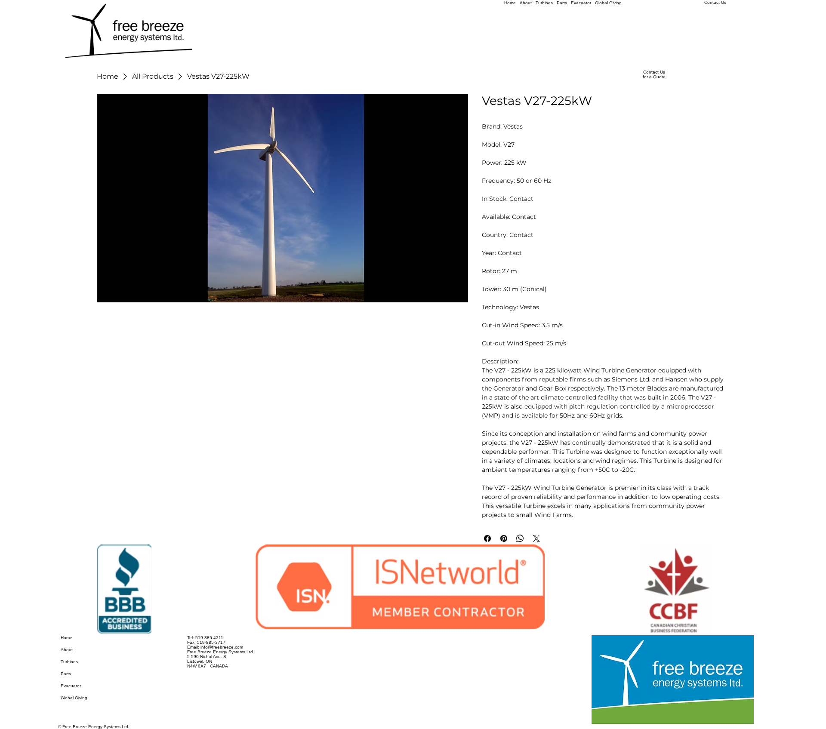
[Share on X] (536, 538)
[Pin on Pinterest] (504, 538)
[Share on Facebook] (487, 538)
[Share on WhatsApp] (520, 538)
